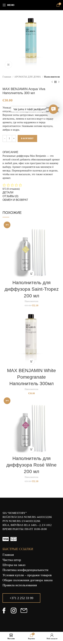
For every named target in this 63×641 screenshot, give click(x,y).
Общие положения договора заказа (28, 580)
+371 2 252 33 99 (21, 598)
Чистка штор (12, 560)
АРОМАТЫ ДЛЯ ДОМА (27, 76)
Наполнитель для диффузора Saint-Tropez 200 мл (32, 289)
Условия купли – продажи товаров (27, 575)
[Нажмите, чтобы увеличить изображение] (8, 64)
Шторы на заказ (14, 565)
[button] (31, 273)
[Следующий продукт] (58, 82)
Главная (7, 76)
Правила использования (20, 585)
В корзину (27, 138)
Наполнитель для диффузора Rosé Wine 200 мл (31, 465)
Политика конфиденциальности (25, 570)
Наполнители (52, 76)
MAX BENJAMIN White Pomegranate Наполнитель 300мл (31, 377)
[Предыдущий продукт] (52, 82)
